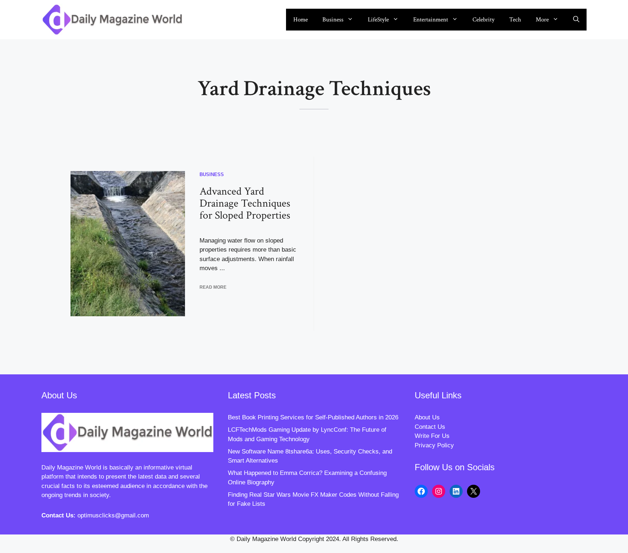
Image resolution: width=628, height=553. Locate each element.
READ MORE (213, 287)
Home (300, 20)
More (542, 20)
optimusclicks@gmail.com (113, 515)
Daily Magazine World (71, 467)
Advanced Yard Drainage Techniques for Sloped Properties (245, 203)
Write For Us (432, 435)
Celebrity (483, 20)
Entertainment (430, 20)
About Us (427, 417)
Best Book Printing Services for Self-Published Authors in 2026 (313, 417)
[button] (576, 20)
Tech (515, 20)
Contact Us (430, 426)
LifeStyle (378, 20)
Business (332, 20)
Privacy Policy (434, 445)
